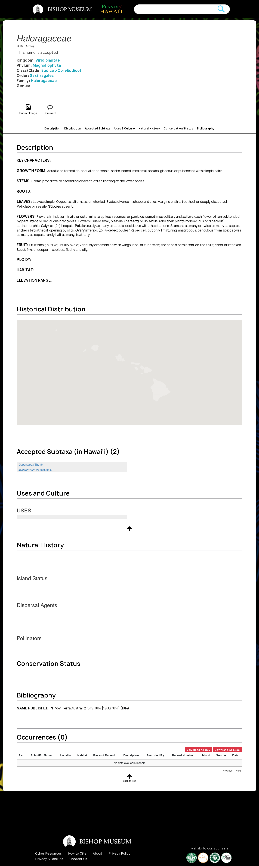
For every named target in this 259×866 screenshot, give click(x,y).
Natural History (149, 128)
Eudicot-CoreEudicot (61, 70)
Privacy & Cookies (49, 859)
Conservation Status (178, 128)
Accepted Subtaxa (97, 128)
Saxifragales (42, 75)
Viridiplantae (48, 60)
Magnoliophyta (47, 65)
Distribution (72, 128)
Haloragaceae (44, 80)
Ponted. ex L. (35, 470)
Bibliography (205, 128)
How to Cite (77, 853)
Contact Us (78, 859)
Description (52, 128)
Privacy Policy (119, 853)
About (97, 853)
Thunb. (30, 464)
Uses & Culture (124, 128)
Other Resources (48, 853)
